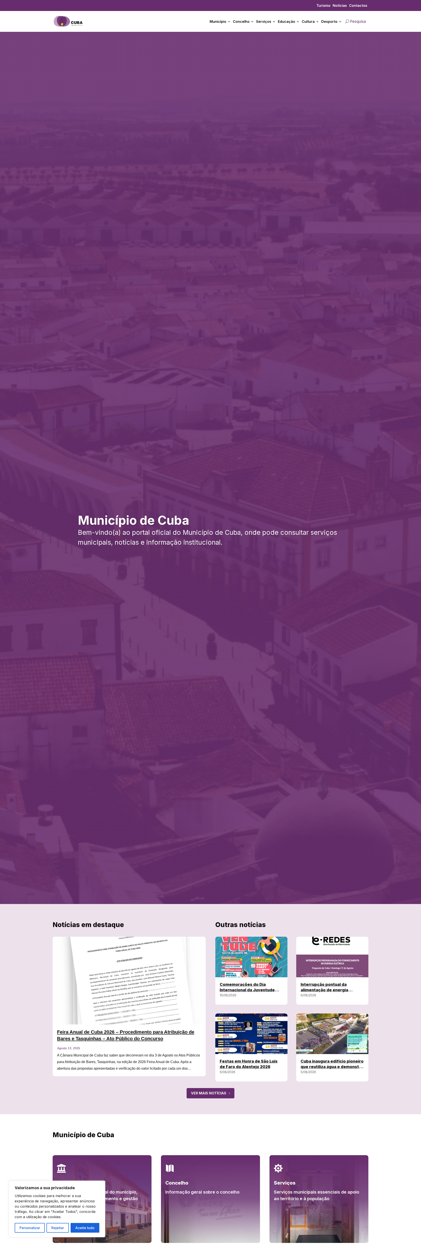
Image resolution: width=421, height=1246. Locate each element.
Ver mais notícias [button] (208, 1093)
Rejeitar (57, 1228)
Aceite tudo (85, 1228)
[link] (68, 28)
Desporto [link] (329, 21)
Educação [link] (286, 21)
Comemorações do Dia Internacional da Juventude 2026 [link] (247, 990)
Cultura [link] (308, 21)
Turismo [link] (323, 6)
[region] (57, 1209)
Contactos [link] (358, 6)
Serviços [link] (263, 21)
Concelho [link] (241, 21)
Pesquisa (358, 21)
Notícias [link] (340, 6)
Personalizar (30, 1228)
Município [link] (218, 21)
